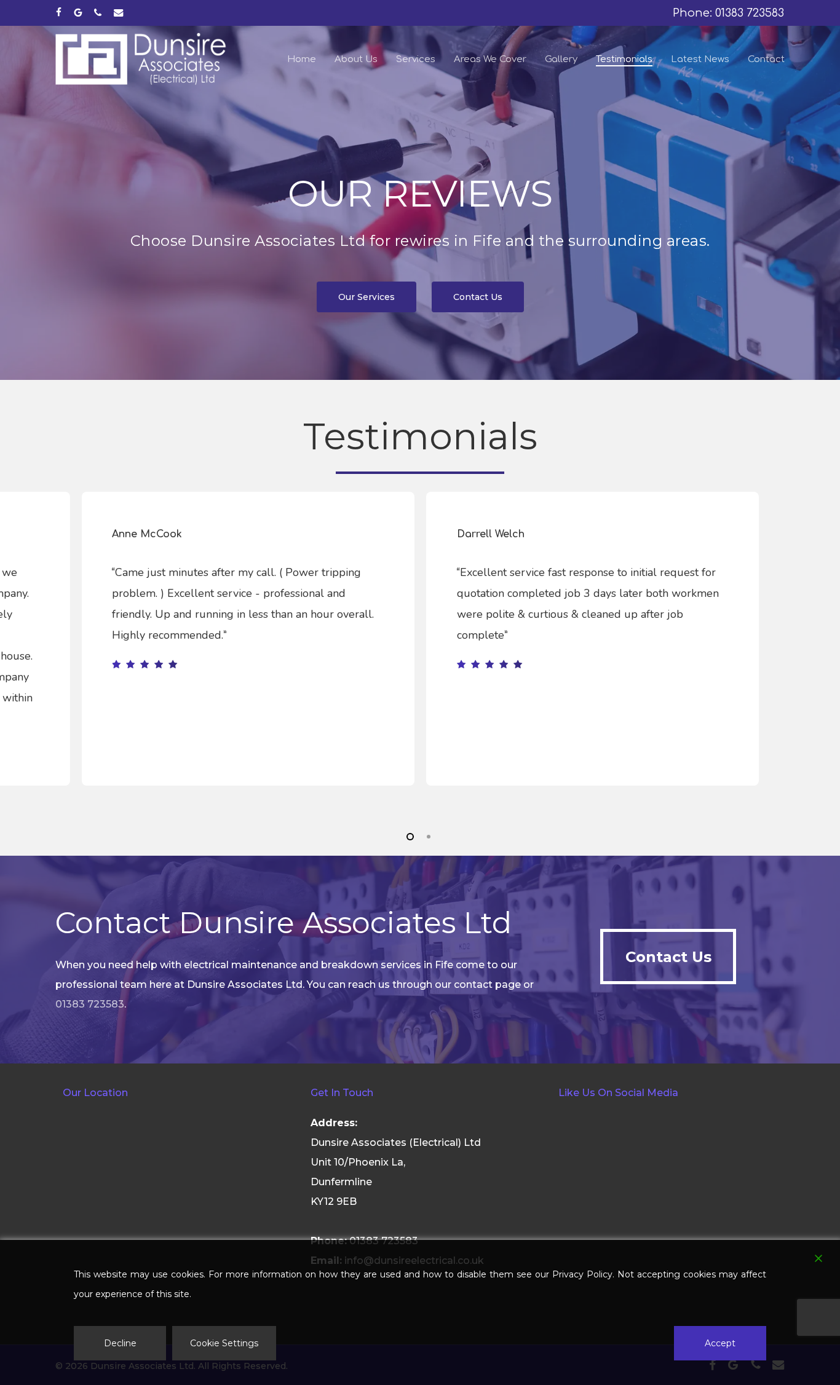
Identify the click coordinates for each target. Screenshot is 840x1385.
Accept (720, 1343)
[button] (366, 297)
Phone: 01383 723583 (728, 13)
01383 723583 (89, 1004)
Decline (120, 1343)
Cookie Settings (224, 1343)
